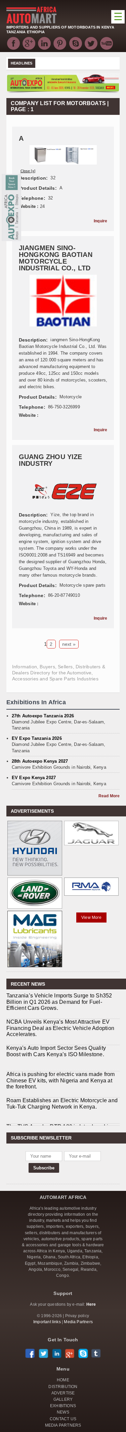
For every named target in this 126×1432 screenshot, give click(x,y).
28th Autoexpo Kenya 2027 (40, 761)
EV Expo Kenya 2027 (34, 777)
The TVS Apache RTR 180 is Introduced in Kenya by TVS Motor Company (58, 1104)
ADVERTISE (63, 1393)
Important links (47, 1321)
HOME (63, 1380)
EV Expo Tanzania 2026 (37, 738)
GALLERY (63, 1399)
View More (91, 917)
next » (69, 644)
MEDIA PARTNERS (63, 1425)
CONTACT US (63, 1419)
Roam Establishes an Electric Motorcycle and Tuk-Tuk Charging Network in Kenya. (62, 1077)
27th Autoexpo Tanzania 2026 (43, 715)
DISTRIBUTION (62, 1386)
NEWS (63, 1412)
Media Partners (78, 1321)
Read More (109, 796)
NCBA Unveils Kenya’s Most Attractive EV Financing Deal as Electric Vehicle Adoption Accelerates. (60, 1002)
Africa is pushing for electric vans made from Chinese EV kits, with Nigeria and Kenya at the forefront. (60, 1054)
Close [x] (28, 171)
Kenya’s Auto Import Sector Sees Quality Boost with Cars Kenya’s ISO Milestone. (56, 1025)
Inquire (100, 221)
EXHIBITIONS (63, 1405)
